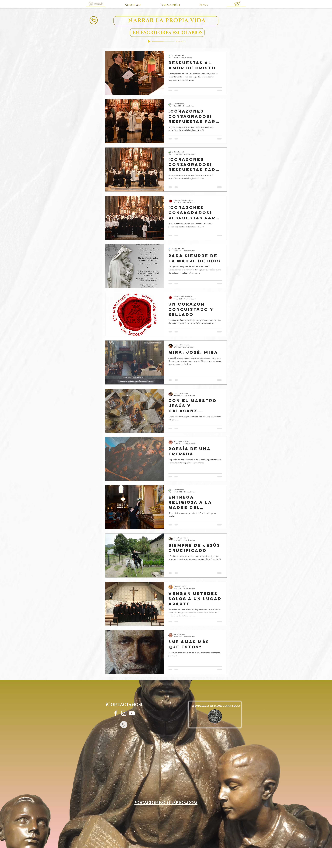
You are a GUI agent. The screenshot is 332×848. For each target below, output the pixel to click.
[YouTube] (131, 713)
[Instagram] (123, 713)
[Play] (149, 41)
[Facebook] (115, 713)
